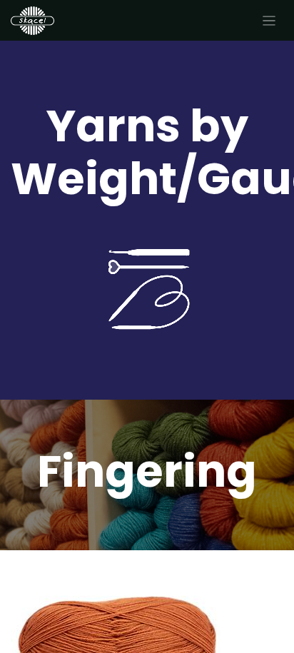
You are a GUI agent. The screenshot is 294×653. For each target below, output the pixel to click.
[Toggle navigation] (269, 20)
